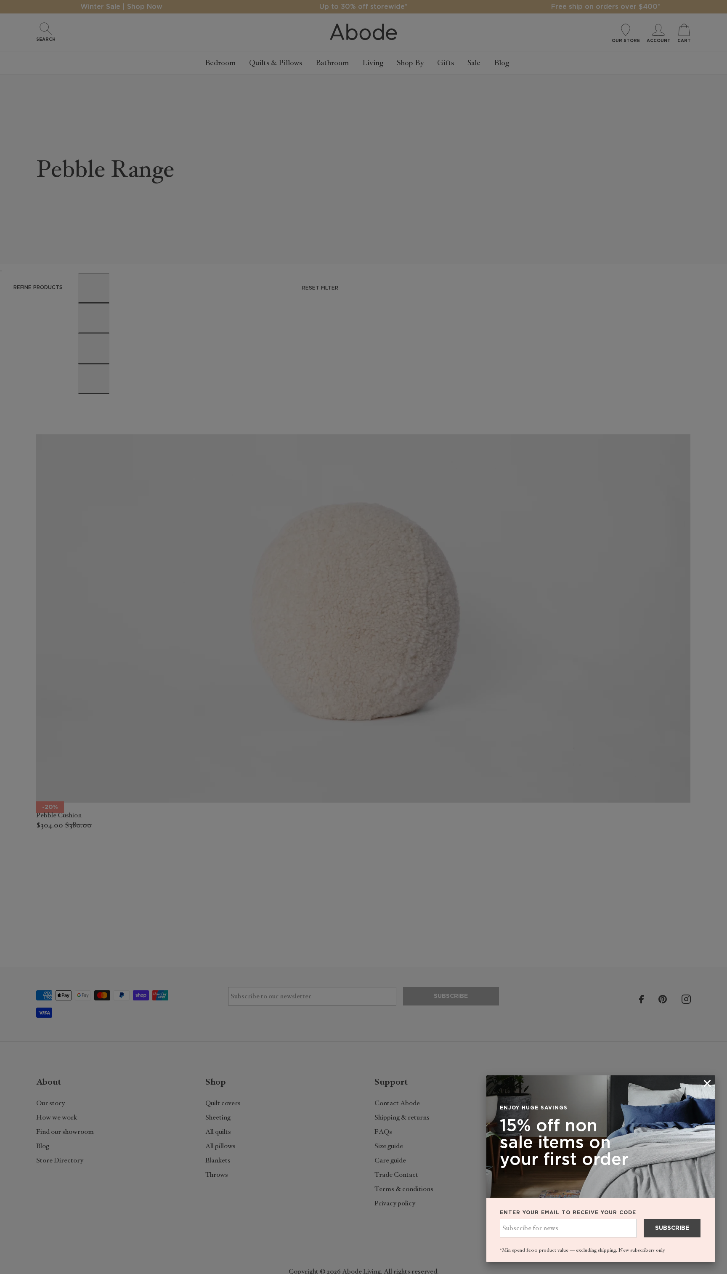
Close (363, 637)
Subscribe (672, 1228)
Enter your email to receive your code (568, 1212)
